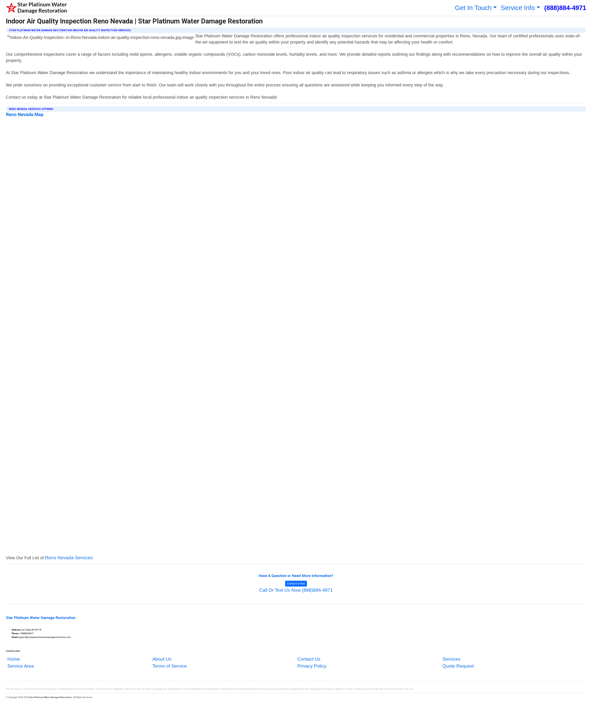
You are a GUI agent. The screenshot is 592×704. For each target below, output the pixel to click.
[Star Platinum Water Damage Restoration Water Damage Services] (36, 7)
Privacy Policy (311, 666)
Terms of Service (169, 666)
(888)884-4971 (565, 7)
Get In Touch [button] (473, 7)
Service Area (20, 666)
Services (451, 659)
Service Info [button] (518, 7)
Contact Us (308, 659)
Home (13, 659)
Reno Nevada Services (69, 557)
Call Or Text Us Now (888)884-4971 (296, 590)
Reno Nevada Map (24, 114)
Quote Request (458, 666)
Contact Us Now (296, 583)
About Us (161, 659)
